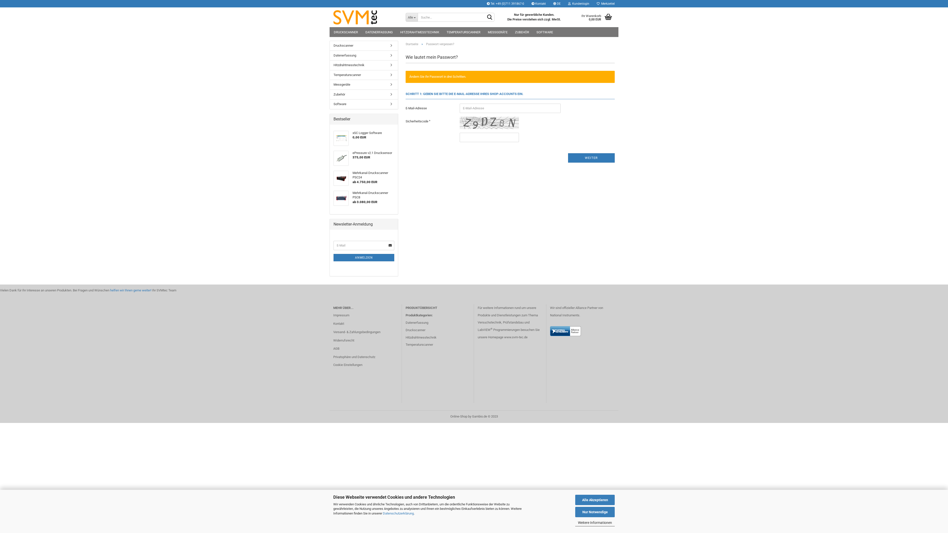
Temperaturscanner (463, 32)
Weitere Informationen (595, 523)
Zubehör (522, 32)
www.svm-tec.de (516, 337)
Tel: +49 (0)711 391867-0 (507, 3)
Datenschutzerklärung (398, 513)
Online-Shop (458, 416)
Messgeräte (498, 32)
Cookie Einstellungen (347, 365)
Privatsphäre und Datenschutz (354, 357)
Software (544, 32)
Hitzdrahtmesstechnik (419, 32)
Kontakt (540, 3)
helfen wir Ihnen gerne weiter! (130, 290)
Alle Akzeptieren (595, 500)
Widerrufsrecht (343, 340)
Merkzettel (607, 3)
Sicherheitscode (417, 121)
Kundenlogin (580, 3)
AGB (336, 348)
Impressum (341, 315)
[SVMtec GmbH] (365, 17)
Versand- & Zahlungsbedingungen (356, 332)
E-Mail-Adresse (416, 108)
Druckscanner (346, 32)
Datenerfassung (379, 32)
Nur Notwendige (595, 512)
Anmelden (364, 257)
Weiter (591, 158)
